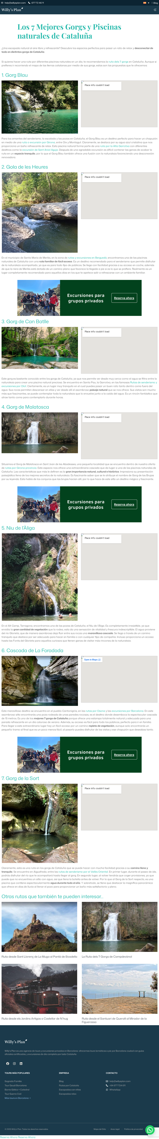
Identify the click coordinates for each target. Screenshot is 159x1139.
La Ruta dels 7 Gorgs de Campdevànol (107, 957)
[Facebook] (8, 1064)
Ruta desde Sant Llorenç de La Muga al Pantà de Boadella (39, 957)
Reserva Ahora (8, 1137)
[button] (154, 10)
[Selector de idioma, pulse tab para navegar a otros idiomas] (146, 3)
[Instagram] (14, 1064)
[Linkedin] (21, 1064)
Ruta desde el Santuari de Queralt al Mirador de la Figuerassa (114, 1020)
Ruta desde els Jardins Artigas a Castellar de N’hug (35, 1018)
